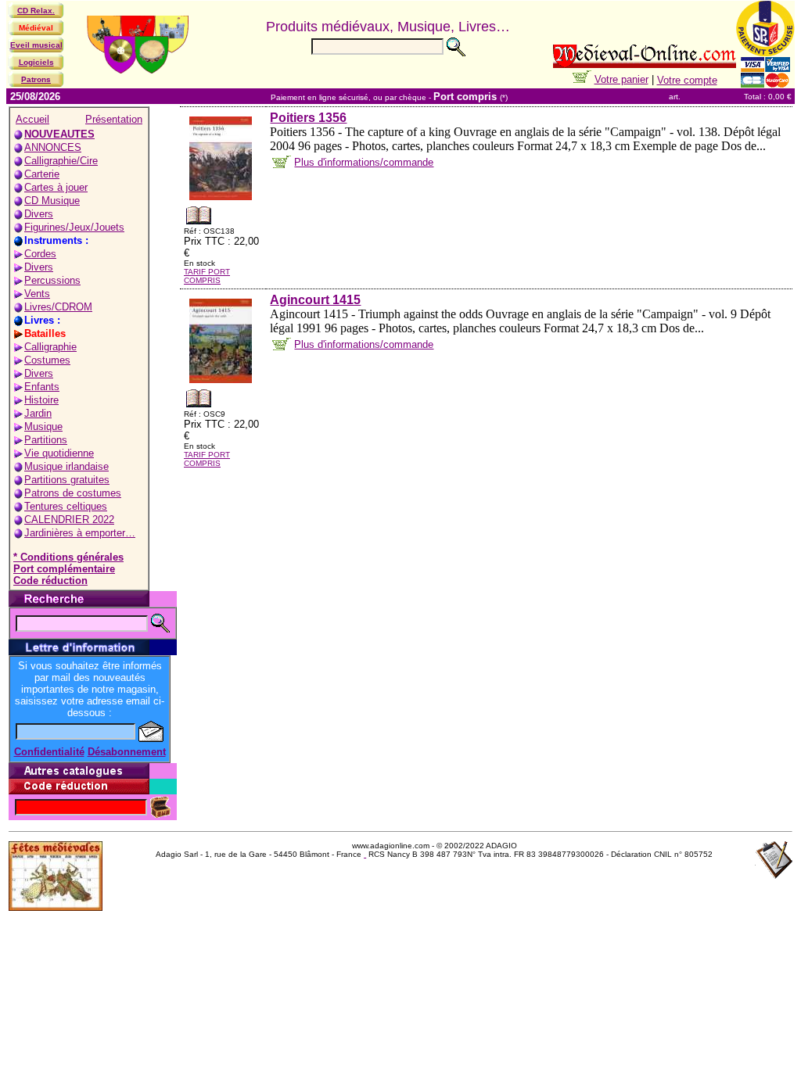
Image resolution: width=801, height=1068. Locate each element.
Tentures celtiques (65, 506)
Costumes (47, 360)
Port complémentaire (64, 569)
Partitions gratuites (67, 480)
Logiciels (36, 62)
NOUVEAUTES (59, 134)
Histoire (41, 400)
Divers (38, 214)
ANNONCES (52, 147)
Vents (37, 293)
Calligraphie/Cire (61, 161)
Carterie (41, 174)
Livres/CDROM (58, 307)
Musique (43, 426)
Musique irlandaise (66, 466)
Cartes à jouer (56, 187)
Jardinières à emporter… (79, 533)
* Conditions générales (68, 557)
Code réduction (50, 580)
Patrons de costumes (72, 493)
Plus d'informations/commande (363, 162)
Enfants (41, 386)
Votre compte (687, 80)
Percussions (52, 280)
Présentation (113, 119)
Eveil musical (36, 45)
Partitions (45, 440)
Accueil (32, 119)
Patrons (36, 79)
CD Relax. (36, 10)
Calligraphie (50, 347)
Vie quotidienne (59, 453)
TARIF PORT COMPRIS (207, 276)
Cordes (40, 254)
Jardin (38, 413)
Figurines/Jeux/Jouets (74, 227)
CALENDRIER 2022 (69, 519)
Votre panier (621, 79)
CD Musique (52, 200)
